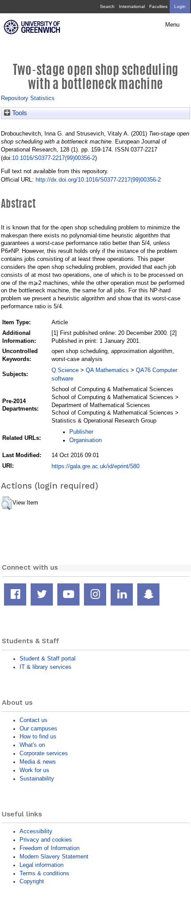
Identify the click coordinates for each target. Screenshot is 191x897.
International (132, 6)
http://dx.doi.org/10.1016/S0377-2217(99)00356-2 (98, 179)
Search (107, 6)
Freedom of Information (50, 848)
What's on (32, 745)
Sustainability (37, 778)
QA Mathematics (107, 370)
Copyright (32, 881)
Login (180, 6)
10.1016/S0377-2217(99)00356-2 (53, 158)
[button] (6, 503)
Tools (18, 112)
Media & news (38, 761)
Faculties (158, 6)
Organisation (85, 440)
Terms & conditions (44, 873)
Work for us (34, 770)
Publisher (81, 431)
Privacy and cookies (46, 839)
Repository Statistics (28, 98)
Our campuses (38, 728)
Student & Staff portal (48, 658)
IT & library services (46, 667)
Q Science (65, 370)
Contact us (34, 720)
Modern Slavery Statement (54, 856)
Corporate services (44, 753)
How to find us (38, 736)
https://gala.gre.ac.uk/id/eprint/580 (95, 466)
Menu (172, 25)
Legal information (42, 865)
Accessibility (36, 831)
